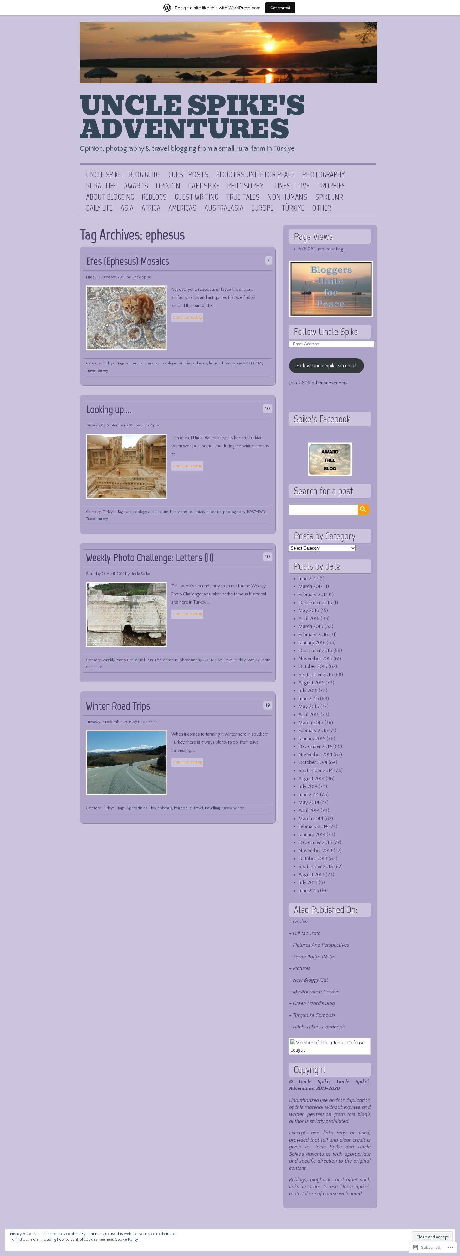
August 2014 (312, 778)
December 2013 (315, 842)
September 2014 (316, 770)
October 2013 (313, 859)
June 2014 (309, 794)
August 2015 (312, 683)
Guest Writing (196, 197)
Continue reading (187, 317)
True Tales (243, 197)
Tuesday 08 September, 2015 (110, 425)
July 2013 (308, 882)
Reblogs (154, 197)
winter (238, 808)
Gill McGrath (307, 933)
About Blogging (110, 197)
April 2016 (309, 618)
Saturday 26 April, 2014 (105, 574)
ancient (132, 363)
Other (321, 208)
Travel (91, 371)
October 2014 (313, 762)
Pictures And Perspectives (321, 945)
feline (213, 363)
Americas (182, 208)
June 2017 (309, 578)
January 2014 (312, 834)
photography (231, 363)
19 (268, 705)
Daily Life (99, 208)
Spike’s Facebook (322, 419)
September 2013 (316, 866)
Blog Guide (145, 175)
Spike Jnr (329, 197)
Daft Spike (203, 186)
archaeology (166, 363)
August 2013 (312, 874)
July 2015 (308, 690)
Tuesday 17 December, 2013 (109, 722)
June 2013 (309, 890)
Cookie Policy (126, 1240)
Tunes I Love (290, 186)
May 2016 (309, 610)
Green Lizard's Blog (314, 1003)
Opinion (168, 186)
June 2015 (309, 698)
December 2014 (315, 746)
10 (267, 408)
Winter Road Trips (118, 706)
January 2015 (312, 738)
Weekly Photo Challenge (123, 660)
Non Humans (287, 197)
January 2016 (312, 643)
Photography (323, 175)
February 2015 (313, 730)
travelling (212, 808)
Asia (127, 208)
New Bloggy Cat (310, 980)
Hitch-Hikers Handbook (319, 1027)
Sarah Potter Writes (314, 957)
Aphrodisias (136, 808)
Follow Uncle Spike (326, 332)
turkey (103, 371)
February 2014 (313, 826)
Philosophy (245, 186)
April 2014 (309, 810)
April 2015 (309, 714)
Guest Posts (188, 175)
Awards (136, 186)
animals (147, 363)
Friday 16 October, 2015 (105, 277)
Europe (262, 208)
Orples (300, 921)
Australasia (223, 208)
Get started (280, 7)
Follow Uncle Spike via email (326, 366)
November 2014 (315, 754)
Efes (187, 363)
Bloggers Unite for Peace (255, 175)
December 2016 (315, 602)
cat (179, 363)
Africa (151, 208)
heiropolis (183, 808)
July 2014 (308, 786)
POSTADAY (252, 363)
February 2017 (313, 594)
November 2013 (315, 850)
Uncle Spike (103, 175)
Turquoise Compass (314, 1015)
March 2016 (311, 626)
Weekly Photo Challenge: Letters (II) (150, 557)
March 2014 (311, 818)
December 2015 (315, 650)
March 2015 (311, 723)
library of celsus (208, 512)
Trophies (331, 186)
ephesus (200, 363)
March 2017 (311, 586)
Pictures (301, 968)
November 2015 (315, 658)
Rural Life (101, 186)
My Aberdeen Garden (316, 992)
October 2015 (313, 666)
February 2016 (313, 634)
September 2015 (316, 674)
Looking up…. (108, 409)
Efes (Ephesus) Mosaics (127, 261)
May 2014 (309, 802)
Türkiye (292, 208)
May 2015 (309, 706)
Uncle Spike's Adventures (192, 118)
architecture (158, 512)
